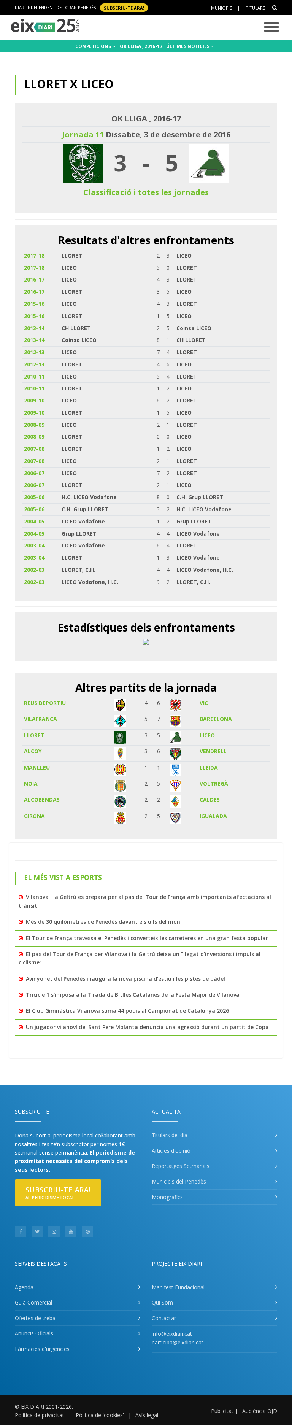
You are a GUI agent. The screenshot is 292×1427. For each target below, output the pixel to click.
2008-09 (34, 424)
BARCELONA (216, 718)
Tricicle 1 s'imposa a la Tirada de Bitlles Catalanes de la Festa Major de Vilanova (133, 994)
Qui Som (162, 1302)
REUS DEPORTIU (45, 702)
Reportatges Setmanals (180, 1165)
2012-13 (34, 352)
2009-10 (34, 400)
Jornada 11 (83, 134)
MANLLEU (37, 767)
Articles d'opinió (171, 1150)
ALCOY (32, 751)
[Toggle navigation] (271, 27)
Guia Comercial (33, 1302)
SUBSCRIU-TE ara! (124, 7)
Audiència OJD (259, 1410)
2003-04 (34, 545)
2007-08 (34, 448)
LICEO (207, 735)
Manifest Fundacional (178, 1287)
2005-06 (34, 497)
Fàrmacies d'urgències (42, 1348)
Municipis (221, 8)
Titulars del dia (169, 1135)
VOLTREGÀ (214, 783)
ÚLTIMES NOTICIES (188, 46)
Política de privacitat (39, 1415)
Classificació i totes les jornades (146, 192)
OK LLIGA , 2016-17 (141, 46)
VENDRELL (213, 751)
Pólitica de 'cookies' (100, 1415)
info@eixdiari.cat (172, 1333)
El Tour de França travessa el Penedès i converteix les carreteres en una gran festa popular (147, 938)
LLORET (34, 735)
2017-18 (34, 255)
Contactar (164, 1318)
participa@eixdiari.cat (177, 1342)
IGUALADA (213, 815)
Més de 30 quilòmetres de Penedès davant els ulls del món (103, 921)
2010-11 (34, 376)
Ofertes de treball (36, 1318)
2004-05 (34, 521)
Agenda (24, 1287)
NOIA (31, 783)
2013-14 (34, 328)
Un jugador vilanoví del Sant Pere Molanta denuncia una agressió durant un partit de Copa (147, 1027)
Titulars (255, 8)
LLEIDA (209, 767)
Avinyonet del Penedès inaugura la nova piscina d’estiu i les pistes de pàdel (125, 978)
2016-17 (34, 279)
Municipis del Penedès (179, 1181)
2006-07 (34, 473)
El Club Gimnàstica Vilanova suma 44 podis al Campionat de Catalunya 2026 (127, 1010)
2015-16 (34, 303)
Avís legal (146, 1415)
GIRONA (34, 815)
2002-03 (34, 569)
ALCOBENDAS (42, 799)
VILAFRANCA (40, 718)
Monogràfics (167, 1197)
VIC (204, 702)
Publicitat (222, 1410)
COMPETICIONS (93, 46)
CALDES (210, 799)
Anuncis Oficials (34, 1333)
